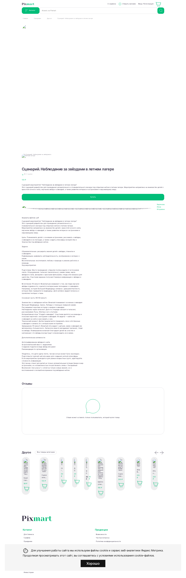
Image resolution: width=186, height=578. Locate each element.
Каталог (32, 10)
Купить (93, 197)
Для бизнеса (29, 534)
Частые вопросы (102, 538)
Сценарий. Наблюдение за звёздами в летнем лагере (75, 18)
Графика (27, 538)
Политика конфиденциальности (108, 541)
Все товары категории (46, 452)
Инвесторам (29, 572)
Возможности (101, 534)
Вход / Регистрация (146, 4)
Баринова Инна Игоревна (161, 207)
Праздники (37, 18)
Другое (49, 18)
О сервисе (112, 4)
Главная (25, 18)
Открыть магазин (129, 4)
